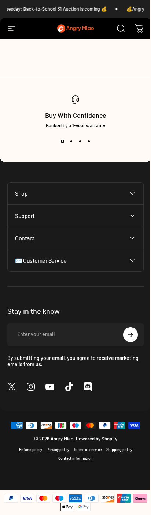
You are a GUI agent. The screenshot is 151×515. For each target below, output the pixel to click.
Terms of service (85, 449)
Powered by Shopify (93, 438)
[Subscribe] (125, 334)
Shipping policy (116, 449)
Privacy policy (55, 449)
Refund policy (27, 449)
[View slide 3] (80, 141)
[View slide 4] (88, 141)
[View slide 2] (71, 141)
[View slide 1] (62, 141)
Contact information (73, 458)
